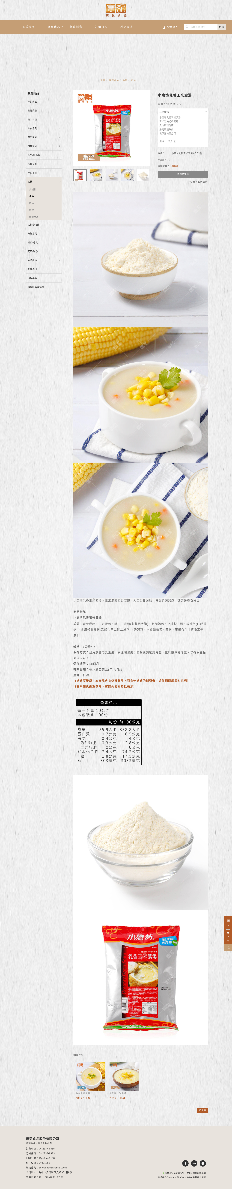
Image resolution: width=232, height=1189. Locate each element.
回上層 (202, 1110)
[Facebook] (184, 1163)
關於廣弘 (29, 26)
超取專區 (32, 278)
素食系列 (32, 164)
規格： (161, 153)
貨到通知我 (183, 174)
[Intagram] (201, 1163)
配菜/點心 (33, 251)
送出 (221, 27)
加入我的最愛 (199, 182)
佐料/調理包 (34, 224)
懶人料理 (32, 119)
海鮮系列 (32, 233)
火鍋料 (32, 189)
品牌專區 (32, 260)
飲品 (31, 203)
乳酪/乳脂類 (34, 155)
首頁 (103, 80)
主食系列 (32, 128)
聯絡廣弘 (126, 26)
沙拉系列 (32, 173)
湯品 (133, 80)
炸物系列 (32, 146)
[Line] (193, 1163)
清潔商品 (34, 216)
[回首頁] (116, 10)
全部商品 (32, 110)
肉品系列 (32, 137)
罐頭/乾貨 (33, 242)
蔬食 (31, 210)
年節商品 (32, 101)
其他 (125, 80)
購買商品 (54, 26)
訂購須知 (101, 26)
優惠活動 (76, 26)
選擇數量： (164, 166)
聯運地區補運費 (36, 287)
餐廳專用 (32, 269)
